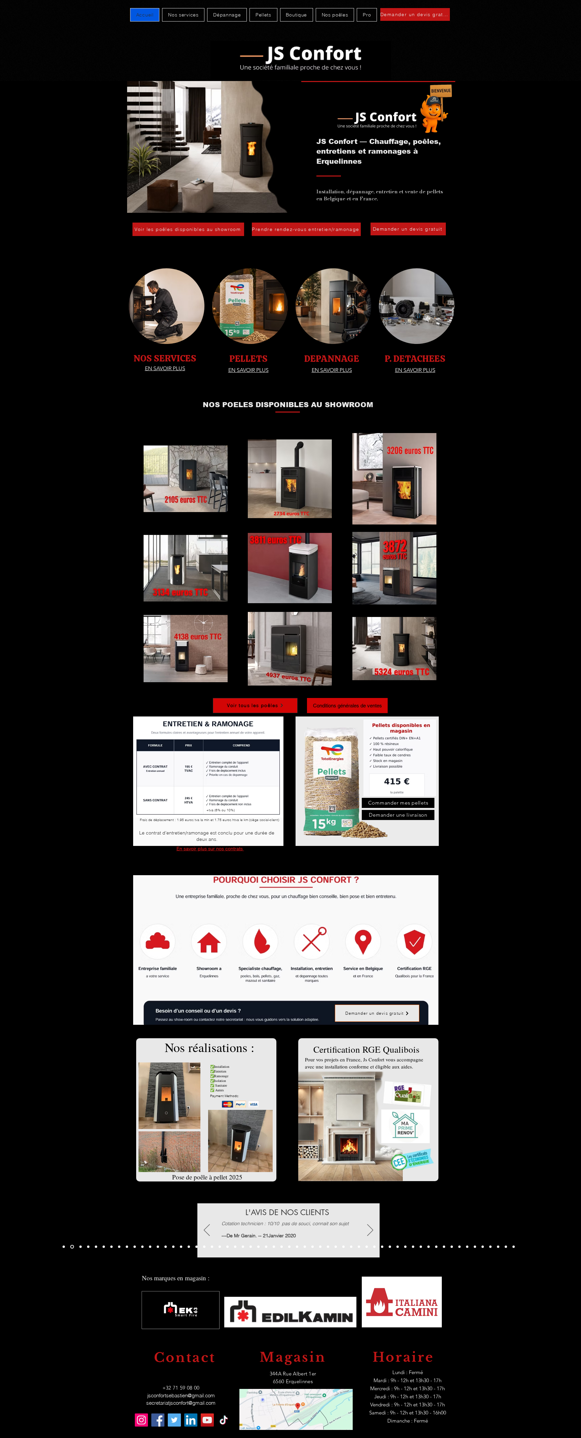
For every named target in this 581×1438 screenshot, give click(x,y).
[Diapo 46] (413, 1247)
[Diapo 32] (289, 1247)
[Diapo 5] (71, 1247)
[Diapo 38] (351, 1247)
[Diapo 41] (374, 1247)
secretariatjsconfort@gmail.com (181, 1403)
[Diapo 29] (266, 1247)
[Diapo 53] (467, 1247)
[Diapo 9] (104, 1247)
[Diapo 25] (250, 1247)
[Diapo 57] (498, 1247)
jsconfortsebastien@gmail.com (181, 1395)
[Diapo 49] (436, 1247)
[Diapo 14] (165, 1247)
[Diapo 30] (274, 1247)
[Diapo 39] (359, 1247)
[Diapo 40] (366, 1247)
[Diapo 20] (196, 1247)
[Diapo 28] (305, 1247)
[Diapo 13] (158, 1247)
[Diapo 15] (204, 1247)
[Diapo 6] (80, 1247)
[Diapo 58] (506, 1247)
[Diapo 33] (312, 1247)
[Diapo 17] (173, 1247)
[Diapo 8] (119, 1247)
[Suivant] (370, 1230)
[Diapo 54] (475, 1247)
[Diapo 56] (490, 1247)
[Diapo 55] (482, 1247)
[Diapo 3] (96, 1247)
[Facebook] (157, 1420)
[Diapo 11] (142, 1247)
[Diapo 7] (88, 1247)
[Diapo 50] (444, 1247)
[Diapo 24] (243, 1247)
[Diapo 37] (343, 1247)
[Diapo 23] (235, 1247)
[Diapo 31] (281, 1247)
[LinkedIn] (190, 1420)
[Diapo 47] (421, 1247)
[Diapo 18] (212, 1247)
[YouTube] (207, 1420)
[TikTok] (223, 1420)
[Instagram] (141, 1420)
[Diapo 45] (397, 1247)
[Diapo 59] (513, 1247)
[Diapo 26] (258, 1247)
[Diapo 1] (64, 1247)
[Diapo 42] (382, 1247)
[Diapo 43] (405, 1247)
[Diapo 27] (297, 1247)
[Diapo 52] (459, 1247)
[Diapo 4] (127, 1247)
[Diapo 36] (336, 1247)
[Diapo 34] (320, 1247)
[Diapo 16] (189, 1247)
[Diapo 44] (390, 1247)
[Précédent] (207, 1230)
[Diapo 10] (134, 1247)
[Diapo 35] (328, 1247)
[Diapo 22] (227, 1247)
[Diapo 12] (150, 1247)
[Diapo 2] (111, 1247)
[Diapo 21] (220, 1247)
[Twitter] (174, 1420)
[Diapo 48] (428, 1247)
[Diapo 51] (452, 1247)
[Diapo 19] (181, 1247)
